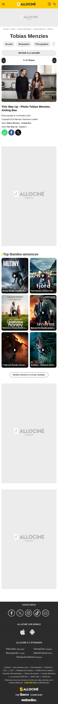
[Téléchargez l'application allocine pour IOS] (24, 631)
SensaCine (39, 649)
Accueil (6, 29)
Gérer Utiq (34, 677)
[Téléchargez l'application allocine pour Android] (33, 631)
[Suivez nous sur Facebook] (12, 613)
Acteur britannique (24, 29)
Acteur (13, 29)
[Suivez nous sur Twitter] (20, 613)
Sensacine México (25, 657)
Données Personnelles (12, 674)
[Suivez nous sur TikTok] (37, 613)
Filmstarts (11, 649)
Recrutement (36, 667)
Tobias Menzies (39, 29)
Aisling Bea (26, 123)
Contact (7, 667)
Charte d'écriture (49, 674)
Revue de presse (32, 674)
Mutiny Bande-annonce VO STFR (15, 291)
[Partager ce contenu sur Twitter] (18, 132)
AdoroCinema (40, 653)
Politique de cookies (24, 670)
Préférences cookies (44, 670)
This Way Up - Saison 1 (16, 127)
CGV (12, 670)
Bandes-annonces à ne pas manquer (29, 375)
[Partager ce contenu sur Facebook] (11, 132)
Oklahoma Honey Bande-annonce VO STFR (15, 328)
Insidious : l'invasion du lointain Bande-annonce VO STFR (44, 365)
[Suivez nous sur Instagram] (29, 613)
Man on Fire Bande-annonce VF (44, 328)
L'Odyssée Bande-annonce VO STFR (15, 365)
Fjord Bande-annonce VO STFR (44, 291)
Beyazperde (12, 653)
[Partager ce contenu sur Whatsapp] (5, 132)
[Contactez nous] (46, 613)
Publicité (48, 667)
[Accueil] (26, 4)
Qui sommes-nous (20, 667)
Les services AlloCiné (19, 677)
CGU (5, 670)
